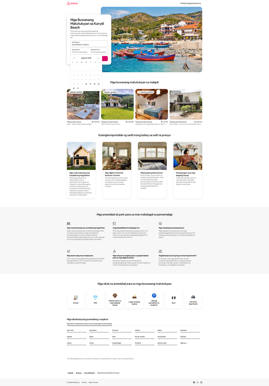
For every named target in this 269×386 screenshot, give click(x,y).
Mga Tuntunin (93, 382)
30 (74, 88)
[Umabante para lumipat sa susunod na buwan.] (98, 58)
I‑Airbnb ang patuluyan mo (190, 3)
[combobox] (89, 44)
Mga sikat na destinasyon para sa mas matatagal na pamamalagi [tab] (89, 324)
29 (98, 84)
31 (78, 88)
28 (94, 84)
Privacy (84, 382)
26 (86, 84)
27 (90, 84)
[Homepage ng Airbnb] (72, 3)
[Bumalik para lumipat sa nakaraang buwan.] (74, 58)
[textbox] (79, 52)
